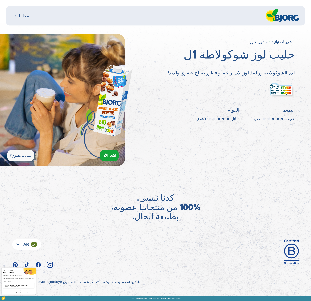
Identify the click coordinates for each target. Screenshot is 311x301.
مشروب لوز (259, 42)
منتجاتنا (25, 15)
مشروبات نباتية (283, 42)
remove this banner (176, 298)
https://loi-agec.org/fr (47, 281)
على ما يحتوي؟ (21, 155)
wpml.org (144, 298)
